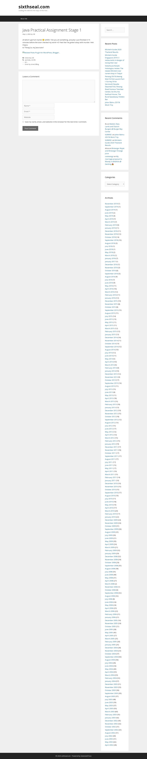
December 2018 (111, 231)
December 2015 (111, 301)
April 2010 (109, 508)
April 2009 (109, 544)
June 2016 (109, 283)
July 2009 (108, 535)
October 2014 (110, 343)
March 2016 (109, 292)
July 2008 (108, 572)
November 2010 (111, 486)
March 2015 (109, 328)
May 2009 (109, 541)
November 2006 (111, 587)
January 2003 (110, 718)
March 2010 (109, 511)
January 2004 (110, 681)
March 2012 (109, 438)
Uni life (33, 60)
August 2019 (110, 210)
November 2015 (111, 304)
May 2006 (109, 605)
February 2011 (111, 477)
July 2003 (108, 699)
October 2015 (110, 307)
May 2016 (109, 286)
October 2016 (110, 270)
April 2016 (109, 289)
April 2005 (109, 635)
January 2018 (110, 258)
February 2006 (111, 614)
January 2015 (110, 334)
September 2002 (111, 730)
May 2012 (109, 432)
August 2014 (110, 349)
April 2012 (109, 435)
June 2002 (109, 739)
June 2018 (109, 249)
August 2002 (110, 733)
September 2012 (111, 419)
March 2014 (109, 365)
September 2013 (111, 383)
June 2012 (109, 429)
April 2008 (109, 581)
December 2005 (111, 620)
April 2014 (109, 362)
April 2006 (109, 608)
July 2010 (108, 499)
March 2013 (109, 401)
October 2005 (110, 626)
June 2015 (109, 319)
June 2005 (109, 629)
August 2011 (110, 459)
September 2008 (111, 565)
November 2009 (111, 523)
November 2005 (111, 623)
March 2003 (109, 711)
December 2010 (111, 483)
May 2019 (109, 216)
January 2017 (110, 261)
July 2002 (108, 736)
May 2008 (109, 578)
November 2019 (111, 204)
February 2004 (111, 678)
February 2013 (111, 404)
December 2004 (111, 648)
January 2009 (110, 553)
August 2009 (110, 532)
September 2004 (111, 657)
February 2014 (111, 368)
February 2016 (111, 295)
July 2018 (108, 246)
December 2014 (111, 337)
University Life (29, 58)
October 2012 (110, 416)
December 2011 (111, 447)
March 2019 (109, 222)
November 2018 (111, 234)
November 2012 (111, 413)
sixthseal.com (34, 7)
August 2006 (110, 596)
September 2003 (111, 693)
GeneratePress (86, 756)
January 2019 (110, 228)
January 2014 (110, 371)
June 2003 (109, 702)
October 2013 (110, 380)
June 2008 (109, 575)
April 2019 (109, 219)
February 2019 (111, 225)
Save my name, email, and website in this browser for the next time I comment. (56, 122)
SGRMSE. (108, 134)
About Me (23, 19)
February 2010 (111, 514)
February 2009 (111, 550)
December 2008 (111, 556)
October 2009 (110, 526)
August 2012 (110, 422)
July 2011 (108, 462)
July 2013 (108, 389)
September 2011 (111, 456)
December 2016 (111, 264)
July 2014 (108, 353)
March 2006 (109, 611)
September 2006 (111, 593)
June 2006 (109, 602)
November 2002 (111, 724)
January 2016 (110, 298)
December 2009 (111, 520)
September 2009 (111, 529)
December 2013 (111, 374)
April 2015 (109, 325)
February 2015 (111, 331)
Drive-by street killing (32, 64)
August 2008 (110, 568)
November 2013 (111, 377)
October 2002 (110, 727)
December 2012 (111, 410)
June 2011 (109, 465)
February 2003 (111, 714)
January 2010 (110, 517)
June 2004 (109, 666)
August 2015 (110, 313)
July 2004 (108, 663)
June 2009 (109, 538)
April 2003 (109, 708)
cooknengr (109, 156)
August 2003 (110, 696)
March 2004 (109, 675)
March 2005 (109, 638)
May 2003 (109, 705)
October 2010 (110, 489)
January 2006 (110, 617)
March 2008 (109, 584)
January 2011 (110, 480)
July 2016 (108, 280)
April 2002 (109, 745)
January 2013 (110, 407)
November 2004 (111, 651)
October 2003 (110, 690)
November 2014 (111, 340)
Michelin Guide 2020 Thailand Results (113, 142)
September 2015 (111, 310)
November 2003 (111, 687)
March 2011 (109, 474)
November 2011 (111, 450)
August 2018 (110, 243)
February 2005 (111, 641)
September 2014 (111, 346)
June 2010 (109, 502)
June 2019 (109, 213)
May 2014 (109, 359)
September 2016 (111, 274)
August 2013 (110, 386)
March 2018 (109, 255)
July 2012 (108, 426)
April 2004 (109, 672)
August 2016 (110, 277)
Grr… (26, 62)
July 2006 (108, 599)
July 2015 (108, 316)
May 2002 (109, 742)
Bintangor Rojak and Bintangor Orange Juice (114, 151)
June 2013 (109, 392)
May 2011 (109, 468)
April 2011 (109, 471)
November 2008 (111, 559)
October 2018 (110, 237)
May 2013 (109, 395)
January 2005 (110, 645)
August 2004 (110, 660)
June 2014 (109, 356)
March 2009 (109, 547)
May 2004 (109, 669)
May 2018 (109, 252)
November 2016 (111, 267)
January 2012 (110, 444)
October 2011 (110, 453)
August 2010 (110, 495)
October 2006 (110, 590)
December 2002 (111, 721)
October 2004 (110, 654)
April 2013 (109, 398)
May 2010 (109, 505)
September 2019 (111, 207)
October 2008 (110, 562)
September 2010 (111, 492)
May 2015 (109, 322)
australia (27, 60)
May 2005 (109, 632)
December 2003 (111, 684)
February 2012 (111, 441)
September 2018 (111, 240)
